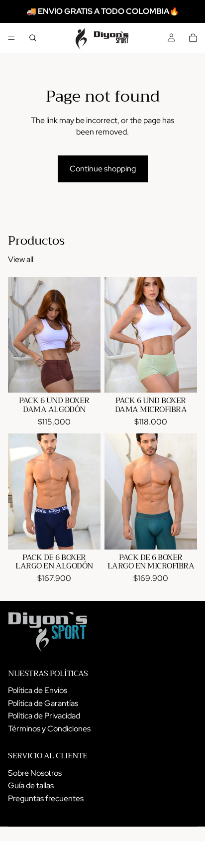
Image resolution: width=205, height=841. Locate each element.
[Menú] (11, 37)
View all (20, 259)
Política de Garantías (43, 703)
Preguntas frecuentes (46, 798)
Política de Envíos (37, 691)
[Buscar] (33, 38)
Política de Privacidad (44, 715)
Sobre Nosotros (35, 773)
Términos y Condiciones (49, 728)
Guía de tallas (31, 785)
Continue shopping (103, 168)
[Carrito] (193, 38)
